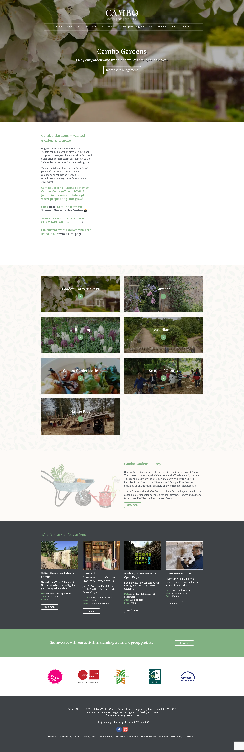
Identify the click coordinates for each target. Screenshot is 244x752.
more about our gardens (122, 70)
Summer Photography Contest (62, 210)
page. (70, 234)
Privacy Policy (148, 736)
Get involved (107, 26)
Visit (79, 26)
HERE (52, 206)
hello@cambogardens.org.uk (111, 722)
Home (59, 26)
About (69, 26)
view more (133, 505)
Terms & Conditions (127, 736)
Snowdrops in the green (131, 26)
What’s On (91, 26)
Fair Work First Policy (170, 736)
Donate (162, 26)
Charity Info (88, 736)
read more (49, 607)
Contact (174, 26)
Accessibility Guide (69, 736)
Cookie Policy (105, 736)
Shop (151, 26)
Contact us (191, 736)
